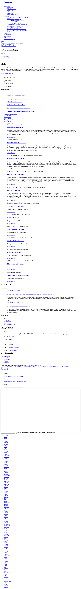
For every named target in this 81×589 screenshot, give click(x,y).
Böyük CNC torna (11, 31)
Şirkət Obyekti (10, 10)
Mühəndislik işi (7, 34)
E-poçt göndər (4, 369)
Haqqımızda (7, 6)
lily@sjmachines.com (13, 350)
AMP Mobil (38, 365)
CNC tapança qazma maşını (14, 19)
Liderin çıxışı (10, 11)
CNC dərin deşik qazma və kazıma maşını (17, 17)
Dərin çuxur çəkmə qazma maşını (18, 99)
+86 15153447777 (8, 376)
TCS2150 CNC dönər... (14, 252)
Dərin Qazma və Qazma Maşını (15, 26)
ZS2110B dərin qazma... (15, 127)
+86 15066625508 (18, 376)
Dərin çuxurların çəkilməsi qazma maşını (17, 24)
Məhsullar (6, 16)
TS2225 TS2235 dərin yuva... (16, 143)
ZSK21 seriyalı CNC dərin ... (16, 229)
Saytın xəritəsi (30, 365)
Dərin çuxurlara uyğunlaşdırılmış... (18, 275)
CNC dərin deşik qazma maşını (22, 366)
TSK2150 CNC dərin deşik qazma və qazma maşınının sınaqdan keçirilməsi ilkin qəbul (30, 294)
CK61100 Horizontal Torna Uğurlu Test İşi (18, 306)
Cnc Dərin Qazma (34, 366)
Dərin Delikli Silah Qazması (17, 20)
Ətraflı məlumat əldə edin (7, 73)
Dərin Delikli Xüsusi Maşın (14, 23)
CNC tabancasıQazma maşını (7, 117)
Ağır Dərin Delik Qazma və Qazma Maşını (17, 30)
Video (5, 37)
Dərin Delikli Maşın (65, 366)
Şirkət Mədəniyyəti (11, 9)
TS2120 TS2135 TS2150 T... (16, 190)
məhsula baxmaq (11, 137)
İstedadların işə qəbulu (12, 14)
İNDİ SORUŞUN (5, 357)
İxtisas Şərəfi (10, 13)
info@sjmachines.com (13, 347)
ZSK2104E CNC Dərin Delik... (17, 218)
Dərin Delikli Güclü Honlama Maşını (16, 29)
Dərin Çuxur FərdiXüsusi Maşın (8, 120)
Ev (4, 4)
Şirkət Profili (10, 7)
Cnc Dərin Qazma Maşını (7, 366)
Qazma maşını (56, 366)
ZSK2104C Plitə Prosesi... (15, 241)
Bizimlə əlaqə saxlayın (9, 39)
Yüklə (5, 33)
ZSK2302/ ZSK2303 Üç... (15, 206)
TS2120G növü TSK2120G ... (16, 174)
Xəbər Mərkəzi (7, 36)
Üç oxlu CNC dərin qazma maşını (18, 21)
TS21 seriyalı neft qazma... (15, 264)
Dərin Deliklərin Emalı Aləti (14, 27)
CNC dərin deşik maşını (46, 366)
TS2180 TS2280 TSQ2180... (16, 159)
